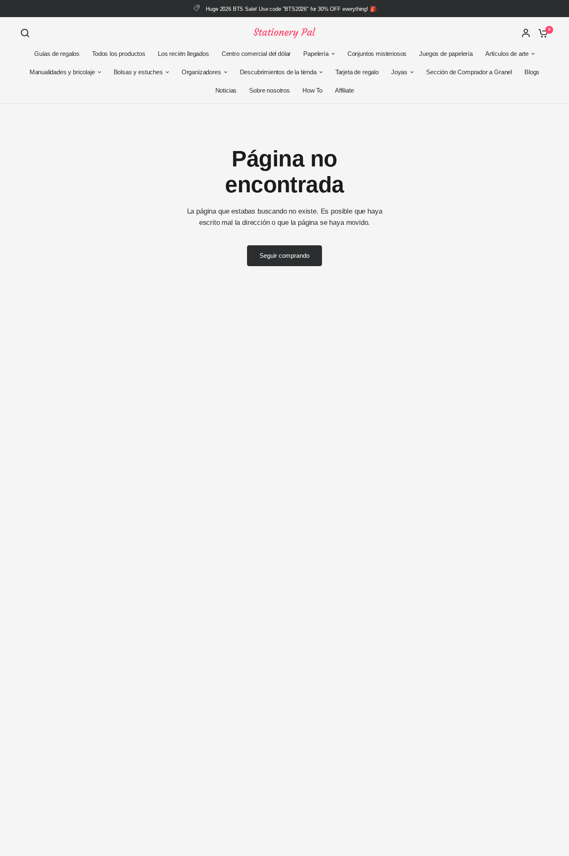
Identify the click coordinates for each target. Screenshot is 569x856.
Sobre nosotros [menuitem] (269, 90)
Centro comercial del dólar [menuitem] (256, 53)
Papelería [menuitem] (315, 53)
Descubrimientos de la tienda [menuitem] (278, 72)
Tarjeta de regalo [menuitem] (357, 72)
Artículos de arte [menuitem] (507, 53)
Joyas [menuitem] (399, 72)
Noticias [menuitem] (226, 90)
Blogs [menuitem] (531, 72)
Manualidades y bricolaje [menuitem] (62, 72)
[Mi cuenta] (526, 33)
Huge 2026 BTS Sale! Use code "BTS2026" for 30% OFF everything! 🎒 (291, 9)
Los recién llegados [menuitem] (183, 53)
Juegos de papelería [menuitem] (446, 53)
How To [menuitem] (312, 90)
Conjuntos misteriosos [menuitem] (377, 53)
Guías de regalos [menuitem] (57, 53)
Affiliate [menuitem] (344, 90)
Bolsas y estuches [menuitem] (138, 72)
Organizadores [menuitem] (201, 72)
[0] (541, 33)
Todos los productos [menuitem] (118, 53)
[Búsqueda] (27, 33)
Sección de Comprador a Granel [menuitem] (469, 72)
